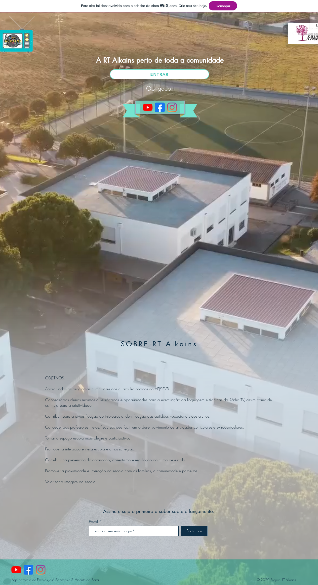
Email (93, 522)
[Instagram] (172, 107)
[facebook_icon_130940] (160, 107)
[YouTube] (148, 107)
